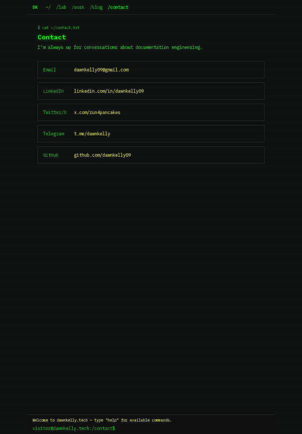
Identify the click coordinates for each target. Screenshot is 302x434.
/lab (61, 7)
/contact (118, 7)
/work (77, 7)
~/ (48, 7)
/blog (95, 7)
